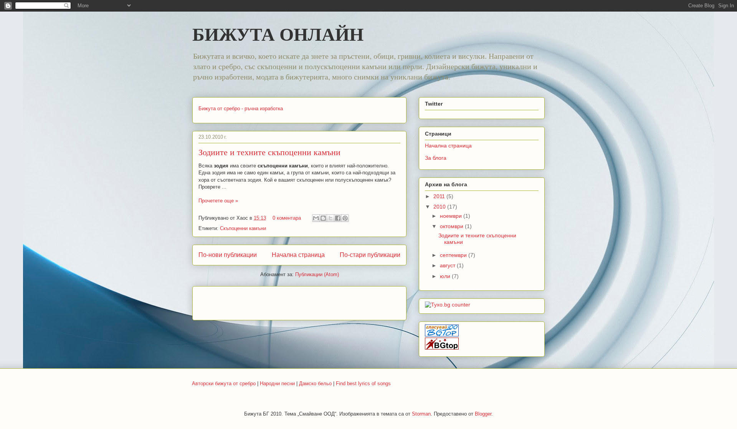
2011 (439, 196)
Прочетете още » (218, 201)
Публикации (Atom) (317, 274)
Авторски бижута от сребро (224, 383)
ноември (451, 216)
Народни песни (277, 383)
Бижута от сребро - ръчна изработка (240, 108)
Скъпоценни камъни (243, 228)
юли (446, 276)
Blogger (483, 414)
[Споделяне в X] (330, 218)
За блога (435, 158)
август (448, 265)
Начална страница (298, 255)
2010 (440, 207)
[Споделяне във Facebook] (338, 218)
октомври (452, 226)
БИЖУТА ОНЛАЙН (278, 33)
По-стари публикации (370, 255)
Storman (421, 414)
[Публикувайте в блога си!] (323, 218)
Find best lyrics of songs (363, 383)
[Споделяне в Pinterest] (345, 218)
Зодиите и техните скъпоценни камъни (269, 151)
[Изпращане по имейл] (316, 218)
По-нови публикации (227, 255)
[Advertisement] (288, 300)
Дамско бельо (315, 383)
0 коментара (287, 218)
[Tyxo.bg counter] (447, 304)
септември (454, 255)
